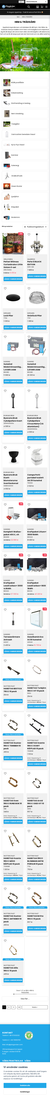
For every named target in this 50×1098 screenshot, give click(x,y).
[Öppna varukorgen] (42, 6)
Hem (18, 17)
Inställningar (25, 1092)
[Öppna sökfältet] (29, 6)
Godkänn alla (25, 1085)
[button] (5, 234)
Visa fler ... (25, 998)
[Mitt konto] (37, 6)
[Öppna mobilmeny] (46, 6)
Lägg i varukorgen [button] (13, 701)
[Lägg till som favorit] (33, 6)
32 (19, 1007)
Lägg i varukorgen (13, 279)
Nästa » (35, 1007)
